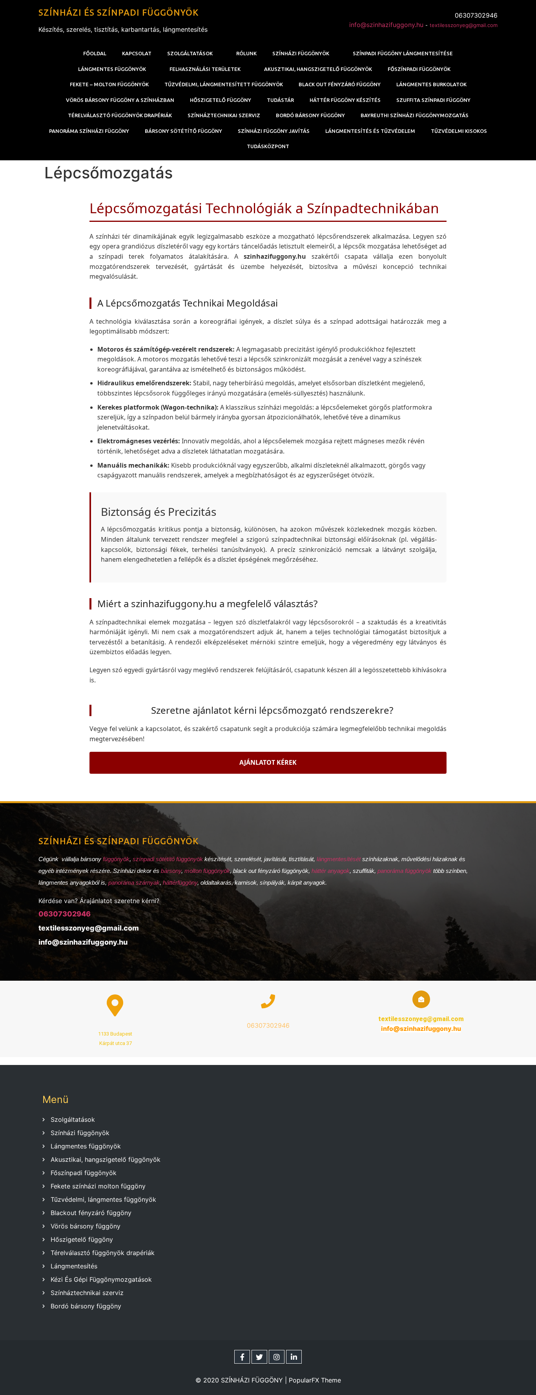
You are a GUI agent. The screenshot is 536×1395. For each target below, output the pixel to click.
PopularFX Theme (315, 1380)
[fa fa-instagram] (276, 1357)
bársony (171, 870)
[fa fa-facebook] (242, 1357)
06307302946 (64, 914)
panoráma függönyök (404, 870)
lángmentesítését (339, 859)
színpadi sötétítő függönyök (168, 859)
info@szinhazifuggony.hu (386, 25)
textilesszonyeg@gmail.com (464, 25)
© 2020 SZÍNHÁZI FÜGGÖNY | (242, 1380)
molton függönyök (207, 870)
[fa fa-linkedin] (294, 1357)
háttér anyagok (331, 870)
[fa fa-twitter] (259, 1357)
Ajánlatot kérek (268, 762)
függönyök (116, 859)
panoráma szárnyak (134, 882)
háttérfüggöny (180, 882)
